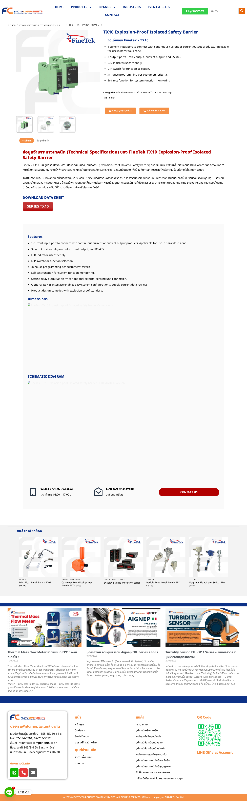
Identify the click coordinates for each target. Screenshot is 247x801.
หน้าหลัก (11, 25)
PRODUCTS (79, 7)
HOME (59, 7)
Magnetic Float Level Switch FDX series (207, 584)
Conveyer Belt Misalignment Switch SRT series (77, 584)
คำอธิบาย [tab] (26, 140)
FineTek (68, 25)
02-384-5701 (48, 489)
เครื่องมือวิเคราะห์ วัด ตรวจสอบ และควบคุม (39, 25)
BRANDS (105, 7)
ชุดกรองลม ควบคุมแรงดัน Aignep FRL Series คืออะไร (122, 652)
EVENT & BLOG (159, 7)
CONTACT (112, 15)
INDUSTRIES (132, 7)
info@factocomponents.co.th (37, 743)
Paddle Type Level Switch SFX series (162, 584)
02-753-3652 (65, 489)
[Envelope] (33, 772)
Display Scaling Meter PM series (122, 583)
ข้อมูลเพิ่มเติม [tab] (43, 140)
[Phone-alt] (23, 772)
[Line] (14, 772)
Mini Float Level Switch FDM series (35, 584)
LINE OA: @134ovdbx (120, 489)
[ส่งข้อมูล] (242, 11)
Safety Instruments (89, 25)
